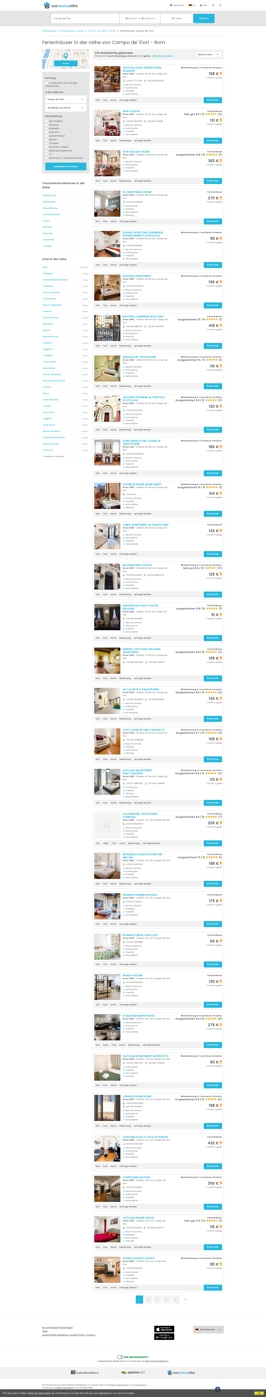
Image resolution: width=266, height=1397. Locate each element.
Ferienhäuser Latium (72, 30)
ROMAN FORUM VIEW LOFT (141, 935)
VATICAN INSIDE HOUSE (138, 1218)
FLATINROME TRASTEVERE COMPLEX (140, 815)
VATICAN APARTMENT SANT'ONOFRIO (137, 772)
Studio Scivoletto (64, 1387)
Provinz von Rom (97, 30)
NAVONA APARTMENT (137, 276)
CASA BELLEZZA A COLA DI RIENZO (145, 1137)
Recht (112, 1385)
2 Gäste (178, 18)
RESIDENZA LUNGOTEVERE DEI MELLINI (142, 856)
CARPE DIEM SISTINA (136, 1177)
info (98, 100)
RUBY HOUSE (131, 111)
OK (259, 1393)
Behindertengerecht (60, 150)
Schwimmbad (56, 135)
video (106, 843)
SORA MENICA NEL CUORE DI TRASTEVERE (142, 442)
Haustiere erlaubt (58, 146)
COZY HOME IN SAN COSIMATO (144, 730)
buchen (214, 100)
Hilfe (205, 5)
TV (50, 154)
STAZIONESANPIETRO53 (139, 1016)
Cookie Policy (140, 1385)
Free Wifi (53, 132)
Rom (113, 30)
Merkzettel (178, 5)
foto (105, 100)
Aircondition (55, 121)
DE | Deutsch (207, 1329)
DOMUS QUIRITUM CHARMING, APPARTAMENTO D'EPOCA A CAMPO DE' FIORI (143, 235)
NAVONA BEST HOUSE (137, 565)
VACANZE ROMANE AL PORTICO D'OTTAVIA (144, 398)
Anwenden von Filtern (66, 166)
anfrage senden (128, 100)
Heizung (53, 124)
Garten (52, 139)
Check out (149, 18)
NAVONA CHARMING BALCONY (143, 316)
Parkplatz (53, 128)
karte (66, 63)
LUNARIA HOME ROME (137, 1096)
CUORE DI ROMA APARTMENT (142, 484)
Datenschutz (122, 1385)
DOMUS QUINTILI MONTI (139, 1258)
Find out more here (39, 1393)
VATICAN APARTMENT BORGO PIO (146, 1056)
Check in (132, 18)
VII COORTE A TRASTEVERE (141, 689)
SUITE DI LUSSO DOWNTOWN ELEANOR (142, 69)
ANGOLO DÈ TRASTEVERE (139, 357)
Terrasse (53, 143)
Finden (203, 18)
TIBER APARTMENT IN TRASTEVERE (146, 525)
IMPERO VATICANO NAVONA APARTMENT (142, 650)
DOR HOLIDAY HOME (136, 152)
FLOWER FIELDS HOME (137, 192)
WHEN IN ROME (133, 975)
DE (194, 5)
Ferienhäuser (49, 30)
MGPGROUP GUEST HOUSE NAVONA (140, 607)
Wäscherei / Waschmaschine (65, 158)
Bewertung (125, 140)
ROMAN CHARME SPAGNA (140, 895)
